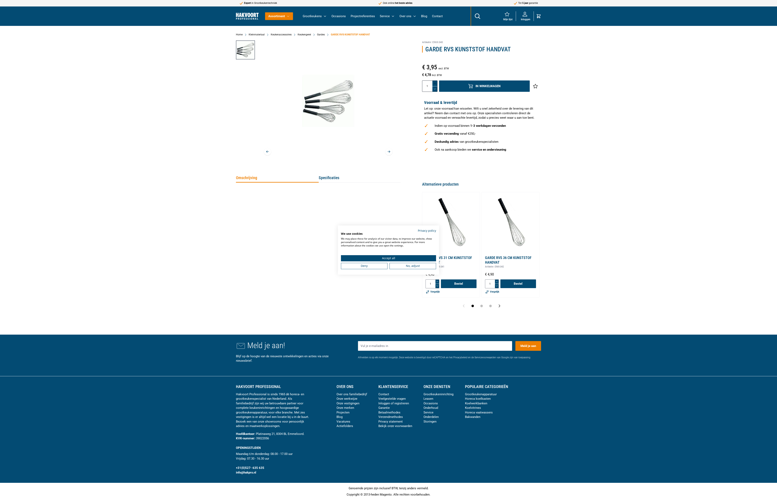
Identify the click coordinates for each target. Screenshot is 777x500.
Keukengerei (304, 34)
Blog (424, 16)
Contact (437, 16)
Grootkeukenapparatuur (481, 394)
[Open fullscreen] (328, 101)
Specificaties (329, 177)
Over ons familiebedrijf (351, 394)
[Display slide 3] (490, 305)
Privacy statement (390, 421)
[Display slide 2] (481, 305)
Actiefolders (344, 426)
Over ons (405, 16)
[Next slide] (499, 305)
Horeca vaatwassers (479, 412)
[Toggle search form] (477, 16)
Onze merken (345, 408)
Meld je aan (528, 346)
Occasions (338, 16)
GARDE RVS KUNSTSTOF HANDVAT (350, 34)
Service (385, 16)
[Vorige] (267, 151)
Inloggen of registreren (393, 403)
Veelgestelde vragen (392, 399)
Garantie (384, 408)
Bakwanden (472, 417)
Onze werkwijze (346, 399)
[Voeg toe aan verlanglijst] (535, 86)
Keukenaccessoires (281, 34)
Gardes (321, 34)
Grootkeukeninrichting (438, 394)
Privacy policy (427, 231)
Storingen (430, 421)
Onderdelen (431, 417)
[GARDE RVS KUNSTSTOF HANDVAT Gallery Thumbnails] (245, 49)
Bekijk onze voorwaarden (395, 426)
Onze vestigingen (347, 403)
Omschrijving (246, 177)
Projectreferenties (363, 16)
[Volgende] (389, 151)
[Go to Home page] (247, 16)
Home (239, 34)
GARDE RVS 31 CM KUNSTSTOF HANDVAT (449, 260)
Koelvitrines (473, 408)
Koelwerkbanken (476, 403)
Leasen (428, 399)
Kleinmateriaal (257, 34)
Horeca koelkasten (478, 399)
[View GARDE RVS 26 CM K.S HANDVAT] (245, 49)
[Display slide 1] (472, 305)
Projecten (342, 412)
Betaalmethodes (389, 412)
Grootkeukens (312, 16)
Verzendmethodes (390, 417)
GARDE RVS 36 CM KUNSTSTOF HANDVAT (508, 260)
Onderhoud (431, 408)
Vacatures (343, 421)
